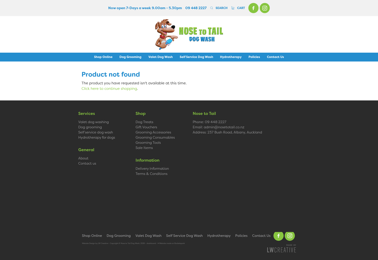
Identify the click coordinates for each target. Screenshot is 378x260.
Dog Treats (144, 122)
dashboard (151, 243)
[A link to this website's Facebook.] (253, 8)
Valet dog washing (93, 122)
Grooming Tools (148, 142)
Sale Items (144, 147)
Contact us (87, 163)
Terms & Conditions (151, 173)
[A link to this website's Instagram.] (265, 8)
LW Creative (103, 243)
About (83, 158)
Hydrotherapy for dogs (96, 137)
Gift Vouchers (146, 127)
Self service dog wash (95, 132)
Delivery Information (152, 168)
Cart (240, 8)
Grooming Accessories (153, 132)
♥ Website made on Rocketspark (171, 243)
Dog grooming (90, 127)
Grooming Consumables (155, 137)
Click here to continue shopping (109, 88)
